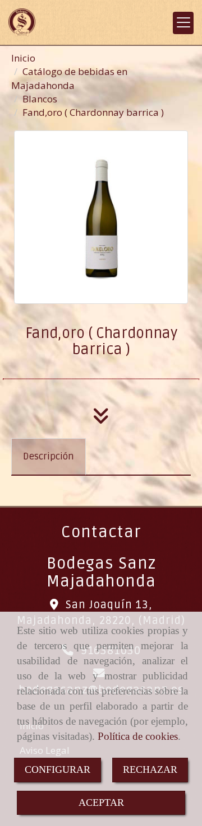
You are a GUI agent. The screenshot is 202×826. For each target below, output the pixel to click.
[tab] (48, 456)
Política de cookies (138, 736)
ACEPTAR (101, 802)
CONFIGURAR (57, 769)
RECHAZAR (150, 769)
